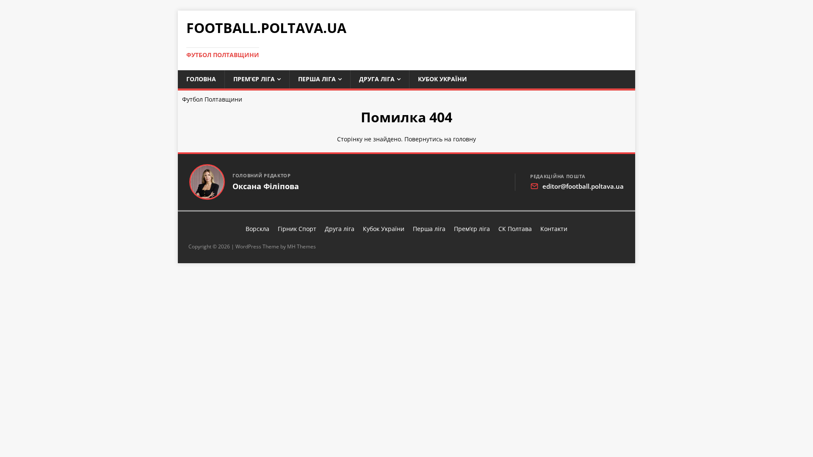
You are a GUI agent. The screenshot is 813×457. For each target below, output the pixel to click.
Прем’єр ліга (254, 79)
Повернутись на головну (440, 139)
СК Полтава (515, 229)
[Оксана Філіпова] (207, 182)
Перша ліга (317, 79)
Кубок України (442, 79)
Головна (201, 79)
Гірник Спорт (297, 229)
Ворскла (257, 229)
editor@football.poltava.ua (583, 186)
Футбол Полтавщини (212, 99)
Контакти (553, 229)
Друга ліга (377, 79)
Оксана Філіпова (265, 186)
